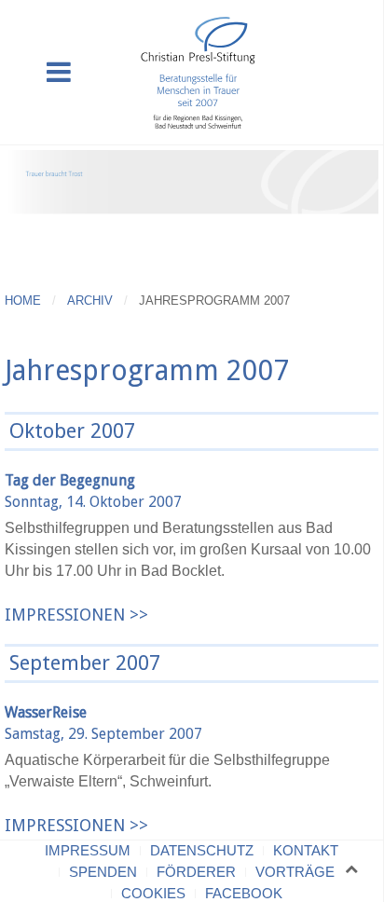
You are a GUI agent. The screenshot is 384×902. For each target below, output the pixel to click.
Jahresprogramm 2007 (147, 370)
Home (23, 301)
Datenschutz (202, 850)
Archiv (90, 301)
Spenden (103, 872)
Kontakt (305, 850)
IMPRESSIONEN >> (76, 614)
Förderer (196, 872)
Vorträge (295, 872)
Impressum (87, 850)
